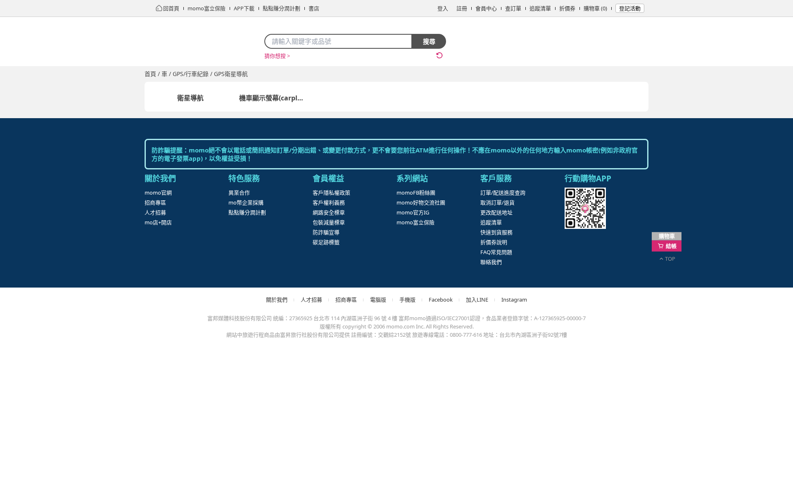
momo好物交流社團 (420, 202)
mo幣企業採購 (246, 202)
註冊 (461, 8)
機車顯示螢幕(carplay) (273, 97)
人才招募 (155, 212)
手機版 (407, 299)
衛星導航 (190, 97)
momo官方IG (412, 212)
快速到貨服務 (496, 232)
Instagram (514, 299)
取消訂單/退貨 (497, 202)
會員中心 (486, 8)
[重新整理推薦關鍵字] (439, 55)
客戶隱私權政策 (331, 192)
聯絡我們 (491, 262)
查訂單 (513, 8)
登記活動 (630, 8)
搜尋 (429, 41)
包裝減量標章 (329, 222)
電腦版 (378, 299)
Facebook (441, 299)
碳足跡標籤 (326, 242)
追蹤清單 (540, 8)
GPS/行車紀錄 (191, 74)
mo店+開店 (158, 222)
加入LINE (477, 299)
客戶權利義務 (329, 202)
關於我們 (276, 299)
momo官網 (158, 192)
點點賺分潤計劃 (247, 212)
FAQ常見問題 (496, 252)
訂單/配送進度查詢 (502, 192)
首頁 (150, 74)
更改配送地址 (496, 212)
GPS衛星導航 (231, 74)
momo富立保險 (415, 222)
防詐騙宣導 (326, 232)
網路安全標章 (329, 212)
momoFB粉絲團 (415, 192)
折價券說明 (493, 242)
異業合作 (239, 192)
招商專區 (155, 202)
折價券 (567, 8)
